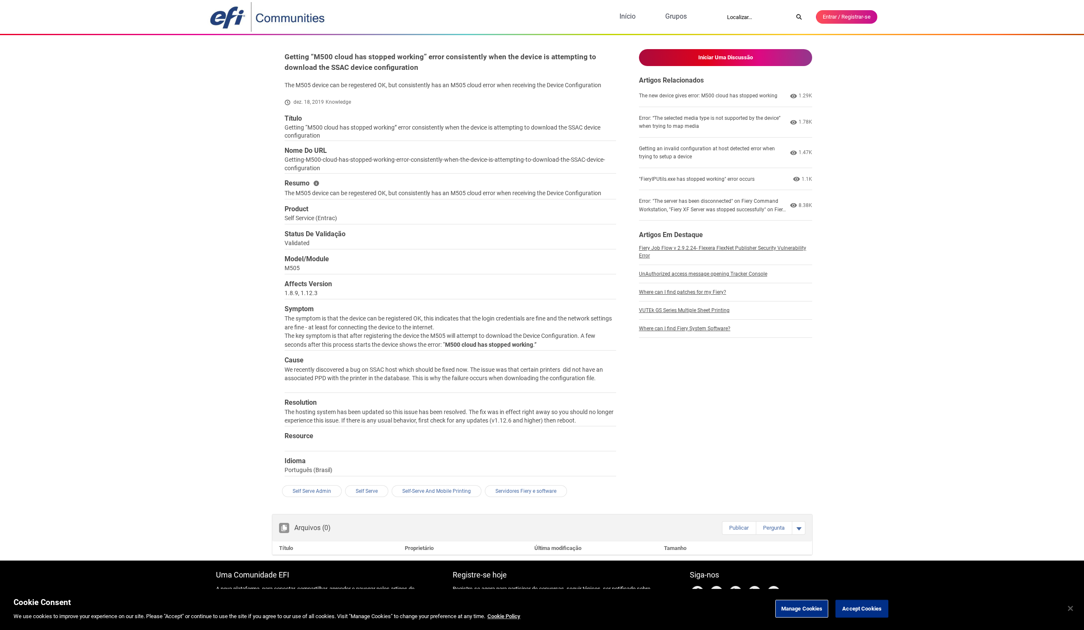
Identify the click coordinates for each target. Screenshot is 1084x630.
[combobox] (757, 17)
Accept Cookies (862, 608)
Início (627, 16)
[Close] (1070, 608)
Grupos (676, 16)
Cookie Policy (503, 616)
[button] (738, 528)
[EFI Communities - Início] (268, 17)
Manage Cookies (802, 608)
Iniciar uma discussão (725, 57)
